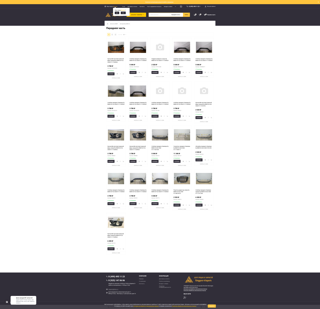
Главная (141, 278)
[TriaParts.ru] (199, 279)
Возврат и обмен (168, 6)
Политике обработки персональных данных (195, 290)
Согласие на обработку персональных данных (195, 289)
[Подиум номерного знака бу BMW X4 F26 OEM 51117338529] (160, 47)
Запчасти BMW (114, 23)
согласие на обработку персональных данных (146, 306)
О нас (123, 6)
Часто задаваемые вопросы (154, 6)
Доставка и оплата (132, 6)
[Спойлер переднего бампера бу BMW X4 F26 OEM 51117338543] (138, 47)
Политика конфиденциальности (165, 287)
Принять (211, 306)
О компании (142, 281)
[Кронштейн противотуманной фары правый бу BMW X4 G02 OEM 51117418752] (204, 91)
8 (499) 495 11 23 (194, 6)
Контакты (142, 6)
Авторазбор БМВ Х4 (125, 23)
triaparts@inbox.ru (113, 289)
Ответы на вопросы (164, 281)
